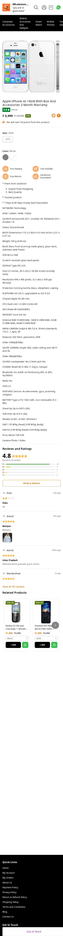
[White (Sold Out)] (13, 157)
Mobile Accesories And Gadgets (25, 23)
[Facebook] (59, 115)
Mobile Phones (51, 23)
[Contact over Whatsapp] (58, 7)
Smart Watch (39, 23)
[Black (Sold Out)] (5, 157)
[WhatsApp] (53, 115)
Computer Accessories (8, 23)
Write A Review (31, 483)
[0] (50, 7)
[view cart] (50, 7)
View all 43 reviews (13, 586)
